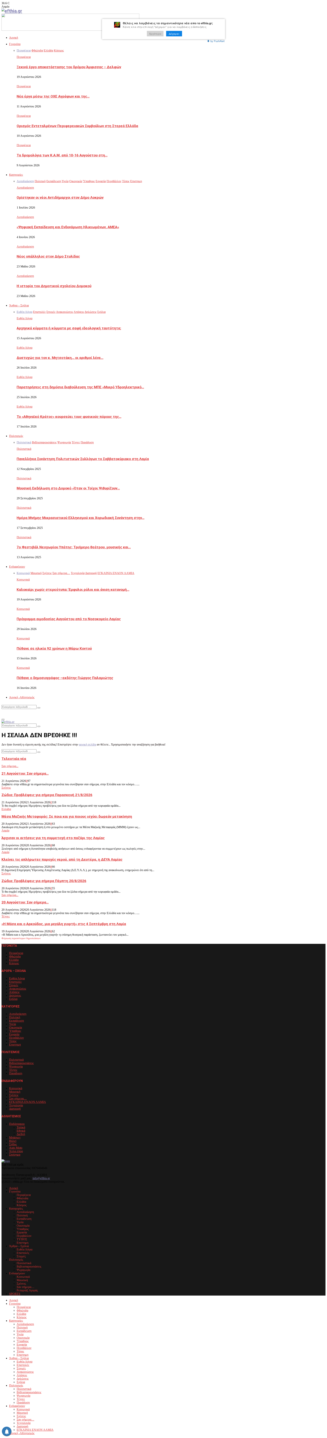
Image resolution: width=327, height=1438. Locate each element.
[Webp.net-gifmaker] (70, 29)
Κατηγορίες (16, 174)
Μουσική (14, 1091)
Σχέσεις (6, 787)
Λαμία (5, 830)
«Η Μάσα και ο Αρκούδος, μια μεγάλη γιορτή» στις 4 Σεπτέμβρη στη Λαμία (64, 924)
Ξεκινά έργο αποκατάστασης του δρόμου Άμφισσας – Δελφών (69, 67)
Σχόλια (13, 998)
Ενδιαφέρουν (17, 566)
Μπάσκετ (14, 1137)
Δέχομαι (174, 33)
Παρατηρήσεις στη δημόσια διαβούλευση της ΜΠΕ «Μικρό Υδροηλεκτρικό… (80, 387)
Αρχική (13, 37)
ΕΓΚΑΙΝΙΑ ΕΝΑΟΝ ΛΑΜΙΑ (27, 1102)
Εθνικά (21, 1130)
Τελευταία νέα (14, 759)
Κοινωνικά (23, 579)
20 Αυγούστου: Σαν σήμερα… (25, 902)
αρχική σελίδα (87, 744)
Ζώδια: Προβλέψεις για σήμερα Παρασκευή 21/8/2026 (47, 795)
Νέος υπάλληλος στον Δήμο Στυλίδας (48, 256)
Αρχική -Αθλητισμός (21, 697)
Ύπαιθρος (15, 1030)
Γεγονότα (14, 44)
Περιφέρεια (24, 57)
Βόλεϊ (12, 1141)
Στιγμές (13, 985)
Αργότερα (155, 33)
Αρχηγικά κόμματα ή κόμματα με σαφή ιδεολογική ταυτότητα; (69, 328)
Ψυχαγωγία (16, 1066)
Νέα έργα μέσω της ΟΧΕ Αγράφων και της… (53, 96)
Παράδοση (15, 1073)
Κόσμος (14, 963)
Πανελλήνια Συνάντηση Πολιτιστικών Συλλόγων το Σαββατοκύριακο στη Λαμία (83, 459)
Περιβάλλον (16, 1037)
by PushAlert (217, 41)
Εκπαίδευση (16, 1020)
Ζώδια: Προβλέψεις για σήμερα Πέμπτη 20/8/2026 (44, 881)
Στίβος (13, 1144)
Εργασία (14, 1034)
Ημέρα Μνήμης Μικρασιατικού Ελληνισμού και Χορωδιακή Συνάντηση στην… (80, 518)
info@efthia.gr (41, 1178)
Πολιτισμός (16, 436)
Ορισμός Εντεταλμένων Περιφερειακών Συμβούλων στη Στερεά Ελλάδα (77, 126)
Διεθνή (21, 1134)
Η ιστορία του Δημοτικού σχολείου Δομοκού (54, 286)
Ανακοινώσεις (17, 988)
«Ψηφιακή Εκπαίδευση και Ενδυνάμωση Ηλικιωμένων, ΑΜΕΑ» (68, 227)
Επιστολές (15, 981)
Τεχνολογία (16, 1105)
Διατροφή (15, 1108)
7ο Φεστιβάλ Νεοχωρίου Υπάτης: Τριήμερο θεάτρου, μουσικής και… (74, 547)
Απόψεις (14, 992)
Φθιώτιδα (15, 956)
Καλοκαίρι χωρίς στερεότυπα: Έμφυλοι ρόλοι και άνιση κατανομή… (73, 590)
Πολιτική (14, 1017)
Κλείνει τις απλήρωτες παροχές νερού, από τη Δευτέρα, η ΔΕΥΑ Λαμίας (62, 859)
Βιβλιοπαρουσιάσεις (21, 1063)
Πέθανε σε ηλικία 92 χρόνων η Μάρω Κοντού (54, 648)
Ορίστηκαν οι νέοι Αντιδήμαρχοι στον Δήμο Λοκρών (60, 197)
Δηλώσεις (15, 995)
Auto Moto (15, 1147)
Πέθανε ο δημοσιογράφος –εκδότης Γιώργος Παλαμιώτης (65, 678)
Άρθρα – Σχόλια (19, 305)
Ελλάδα (6, 809)
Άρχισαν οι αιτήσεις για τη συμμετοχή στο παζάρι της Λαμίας (53, 838)
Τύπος (12, 1041)
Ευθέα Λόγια (24, 318)
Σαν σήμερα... (10, 766)
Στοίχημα (14, 1154)
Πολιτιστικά (24, 448)
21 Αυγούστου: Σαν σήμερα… (25, 773)
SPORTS (14, 1293)
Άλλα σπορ (16, 1151)
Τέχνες (6, 916)
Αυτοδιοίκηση (25, 187)
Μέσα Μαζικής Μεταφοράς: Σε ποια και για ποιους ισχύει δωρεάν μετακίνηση (67, 816)
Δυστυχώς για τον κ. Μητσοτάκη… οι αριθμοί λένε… (60, 358)
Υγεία (12, 1024)
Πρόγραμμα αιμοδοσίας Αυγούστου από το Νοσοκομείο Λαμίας (69, 619)
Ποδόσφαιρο (17, 1123)
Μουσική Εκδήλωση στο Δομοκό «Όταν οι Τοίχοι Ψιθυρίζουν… (68, 488)
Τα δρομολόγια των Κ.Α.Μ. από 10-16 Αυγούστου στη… (62, 155)
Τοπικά (21, 1127)
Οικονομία (15, 1027)
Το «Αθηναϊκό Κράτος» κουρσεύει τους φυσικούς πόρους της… (69, 417)
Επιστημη (15, 1044)
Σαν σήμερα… (18, 1098)
